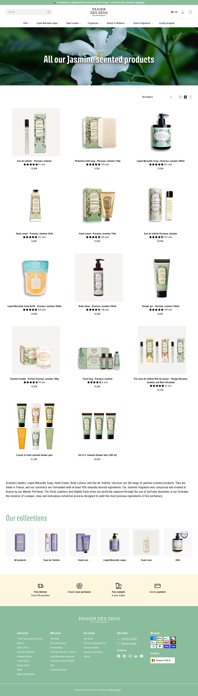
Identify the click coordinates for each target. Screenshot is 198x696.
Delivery (20, 643)
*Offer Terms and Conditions (30, 638)
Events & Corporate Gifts (95, 643)
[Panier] (190, 12)
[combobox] (29, 12)
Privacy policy (23, 665)
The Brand (54, 638)
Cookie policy (23, 661)
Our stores (88, 638)
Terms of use (23, 647)
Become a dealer (91, 647)
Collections (102, 50)
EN (176, 12)
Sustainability (56, 647)
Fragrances (93, 23)
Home (91, 50)
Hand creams (73, 23)
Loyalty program (167, 23)
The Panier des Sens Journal (63, 652)
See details (139, 2)
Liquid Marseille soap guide (62, 656)
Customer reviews (58, 669)
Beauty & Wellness (116, 23)
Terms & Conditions (26, 652)
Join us (87, 656)
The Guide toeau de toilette (62, 661)
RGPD (19, 669)
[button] (31, 164)
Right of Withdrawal (26, 674)
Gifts (25, 23)
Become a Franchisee (93, 652)
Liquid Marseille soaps (47, 23)
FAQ (52, 665)
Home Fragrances (142, 23)
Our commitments (58, 643)
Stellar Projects (115, 690)
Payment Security (25, 656)
